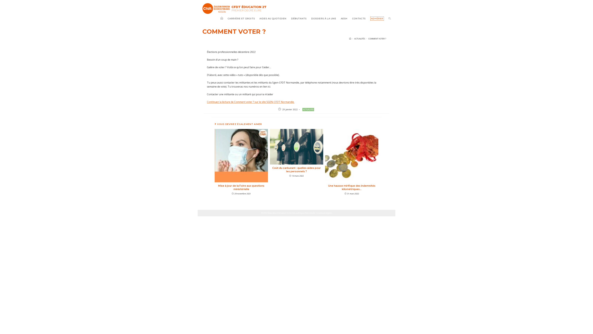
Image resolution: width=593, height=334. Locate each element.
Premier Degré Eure (246, 10)
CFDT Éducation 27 (248, 7)
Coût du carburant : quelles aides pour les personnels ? (296, 170)
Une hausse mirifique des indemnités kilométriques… (351, 187)
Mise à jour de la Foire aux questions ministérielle (241, 187)
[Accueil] (350, 38)
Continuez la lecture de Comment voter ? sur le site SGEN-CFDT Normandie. (250, 102)
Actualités (308, 109)
